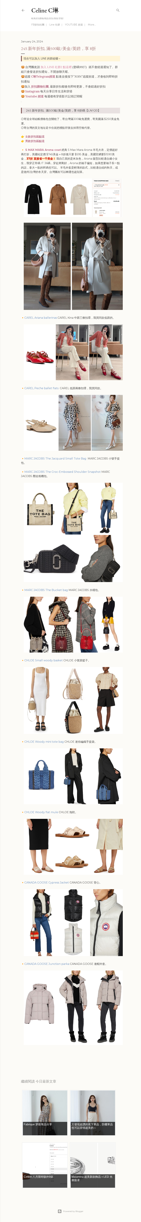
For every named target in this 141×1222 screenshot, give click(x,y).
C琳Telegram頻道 (43, 76)
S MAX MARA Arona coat (43, 150)
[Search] (118, 9)
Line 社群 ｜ (56, 24)
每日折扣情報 (37, 1059)
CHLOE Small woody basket (43, 660)
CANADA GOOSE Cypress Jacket (46, 882)
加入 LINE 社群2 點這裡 (56, 67)
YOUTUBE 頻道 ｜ (75, 24)
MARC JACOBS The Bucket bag (46, 590)
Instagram (32, 91)
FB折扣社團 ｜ (39, 24)
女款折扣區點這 (35, 136)
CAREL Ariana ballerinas (40, 317)
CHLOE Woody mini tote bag (44, 741)
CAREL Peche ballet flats (41, 388)
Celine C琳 (45, 10)
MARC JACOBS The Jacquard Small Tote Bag (55, 458)
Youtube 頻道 (34, 96)
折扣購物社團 (40, 86)
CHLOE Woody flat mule (41, 812)
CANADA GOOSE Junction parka (46, 964)
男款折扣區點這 (35, 141)
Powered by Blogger (73, 1211)
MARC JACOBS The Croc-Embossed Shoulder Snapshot (62, 471)
